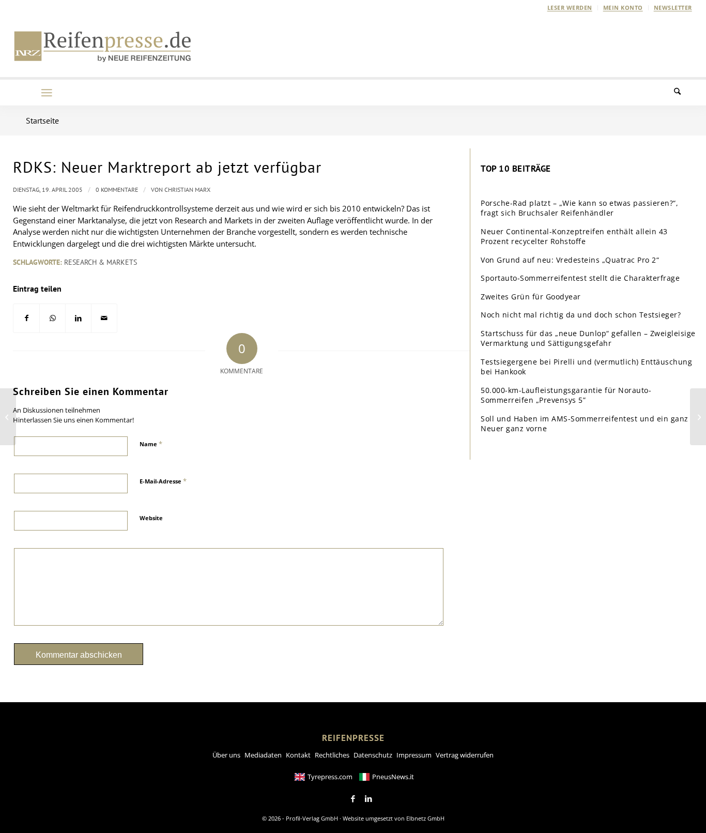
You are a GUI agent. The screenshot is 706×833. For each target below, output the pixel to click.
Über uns (226, 755)
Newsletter (673, 7)
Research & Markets (100, 262)
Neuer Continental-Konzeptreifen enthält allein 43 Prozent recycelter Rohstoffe (574, 236)
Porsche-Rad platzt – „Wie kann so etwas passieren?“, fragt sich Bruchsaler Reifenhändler (579, 208)
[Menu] (46, 92)
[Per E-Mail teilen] (104, 318)
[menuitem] (570, 7)
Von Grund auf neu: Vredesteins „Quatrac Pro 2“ (570, 260)
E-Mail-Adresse (163, 481)
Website (151, 518)
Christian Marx (187, 189)
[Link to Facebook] (353, 799)
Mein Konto (623, 7)
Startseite (42, 120)
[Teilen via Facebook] (26, 318)
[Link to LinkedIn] (368, 799)
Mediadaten (263, 755)
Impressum (414, 755)
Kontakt (298, 755)
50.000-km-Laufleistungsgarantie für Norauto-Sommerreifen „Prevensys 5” (566, 395)
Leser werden (569, 7)
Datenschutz (373, 755)
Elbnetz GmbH (425, 818)
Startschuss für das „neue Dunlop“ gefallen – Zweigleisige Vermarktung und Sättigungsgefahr (588, 338)
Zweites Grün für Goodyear (531, 296)
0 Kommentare (117, 189)
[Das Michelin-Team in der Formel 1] (8, 416)
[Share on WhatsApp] (52, 318)
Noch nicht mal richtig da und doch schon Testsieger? (581, 315)
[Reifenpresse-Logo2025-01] (103, 46)
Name (151, 443)
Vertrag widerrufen (465, 755)
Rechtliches (332, 755)
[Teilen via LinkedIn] (78, 318)
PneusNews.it (393, 776)
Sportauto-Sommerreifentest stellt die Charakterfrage (580, 278)
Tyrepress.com (330, 776)
